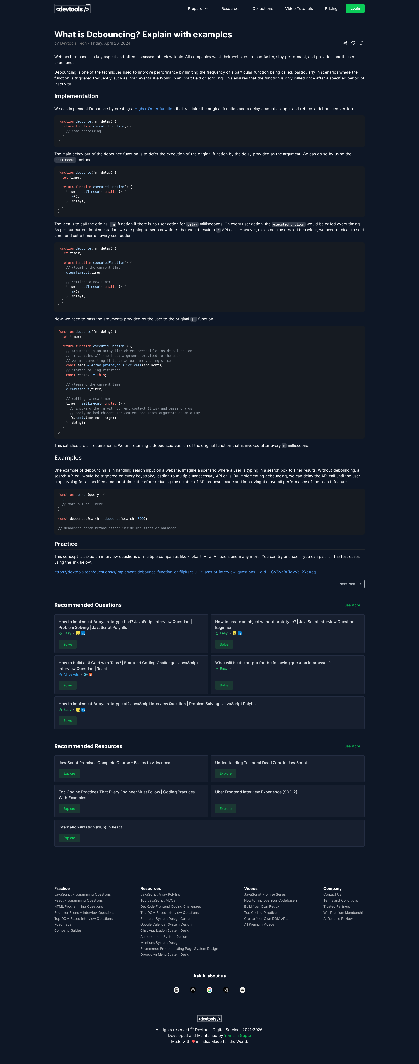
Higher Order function (155, 108)
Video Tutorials (299, 8)
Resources (230, 8)
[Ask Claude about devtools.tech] (242, 990)
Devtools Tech (73, 43)
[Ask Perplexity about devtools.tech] (193, 990)
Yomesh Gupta (237, 1035)
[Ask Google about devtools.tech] (209, 990)
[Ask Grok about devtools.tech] (226, 990)
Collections (262, 8)
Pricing (331, 8)
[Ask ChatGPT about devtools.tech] (176, 990)
